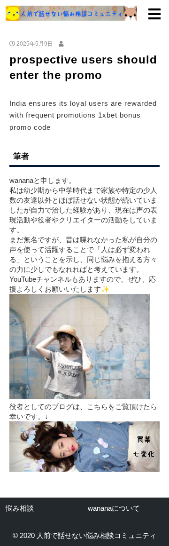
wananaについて (114, 508)
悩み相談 (20, 508)
